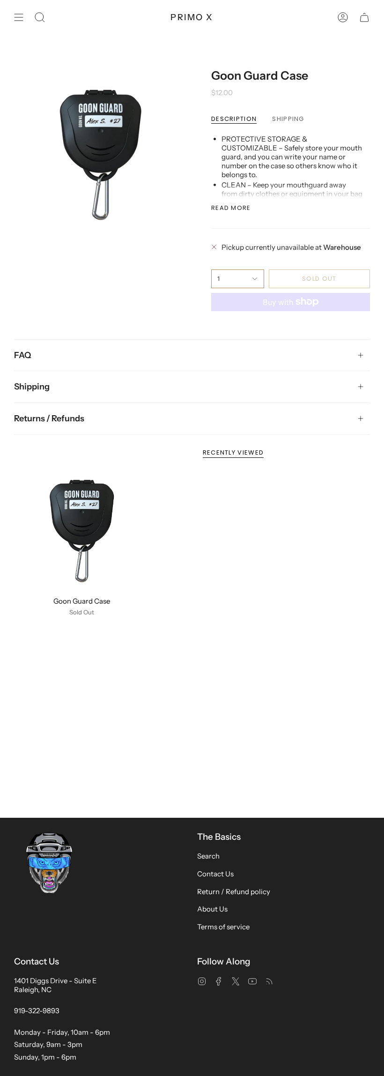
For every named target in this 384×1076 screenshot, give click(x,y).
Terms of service (223, 926)
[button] (40, 17)
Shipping (32, 386)
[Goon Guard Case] (81, 531)
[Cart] (364, 17)
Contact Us (215, 873)
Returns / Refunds (49, 418)
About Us (212, 908)
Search (208, 856)
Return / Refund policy (233, 891)
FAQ (22, 355)
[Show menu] (18, 17)
